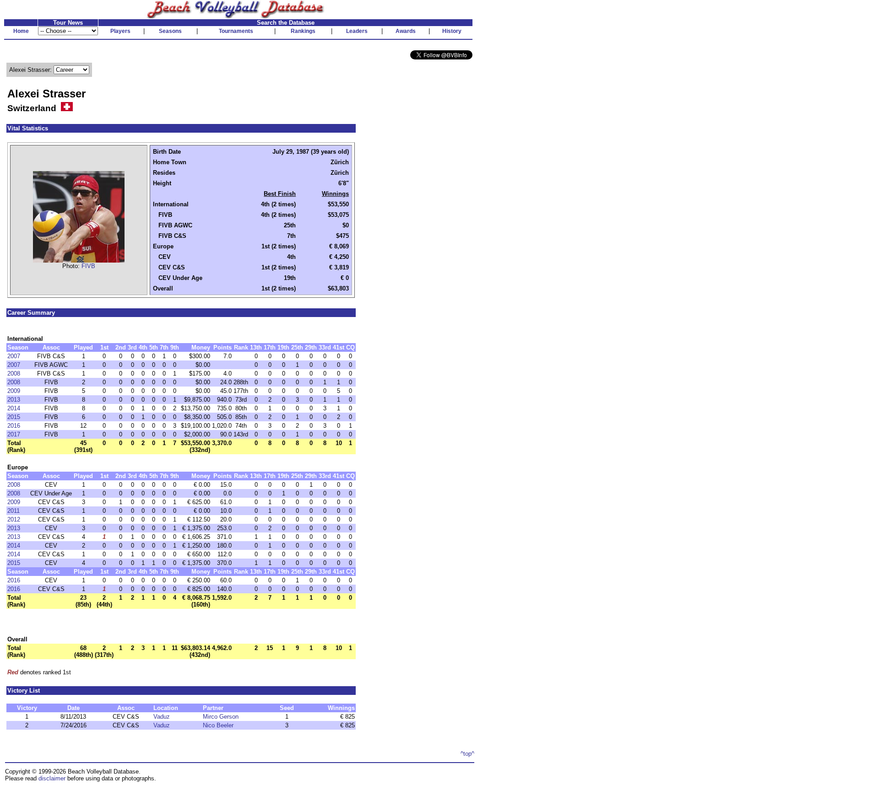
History (451, 31)
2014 (13, 408)
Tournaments (236, 31)
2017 (13, 434)
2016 (13, 425)
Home (21, 31)
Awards (406, 31)
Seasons (170, 31)
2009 (13, 390)
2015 (13, 417)
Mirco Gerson (221, 716)
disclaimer (51, 778)
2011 (13, 510)
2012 (13, 519)
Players (120, 31)
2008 (13, 373)
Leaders (357, 31)
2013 (13, 399)
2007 (13, 356)
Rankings (303, 31)
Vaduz (161, 716)
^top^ (467, 753)
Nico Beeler (218, 725)
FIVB (88, 266)
